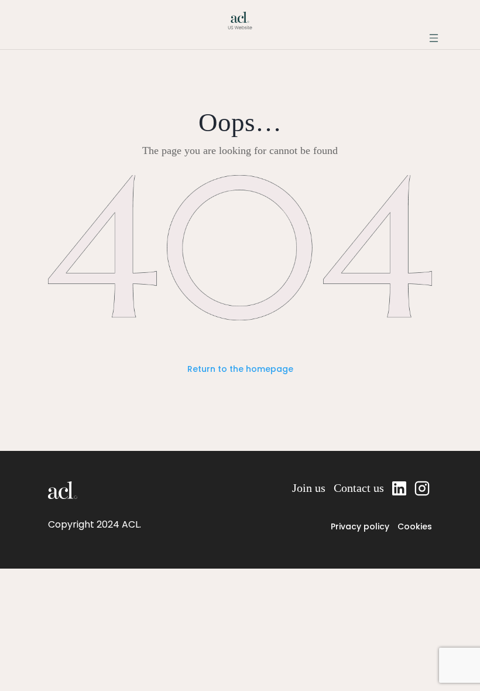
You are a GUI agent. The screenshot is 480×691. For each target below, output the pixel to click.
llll (399, 487)
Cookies (414, 526)
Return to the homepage (240, 369)
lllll (423, 487)
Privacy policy (360, 526)
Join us (308, 487)
